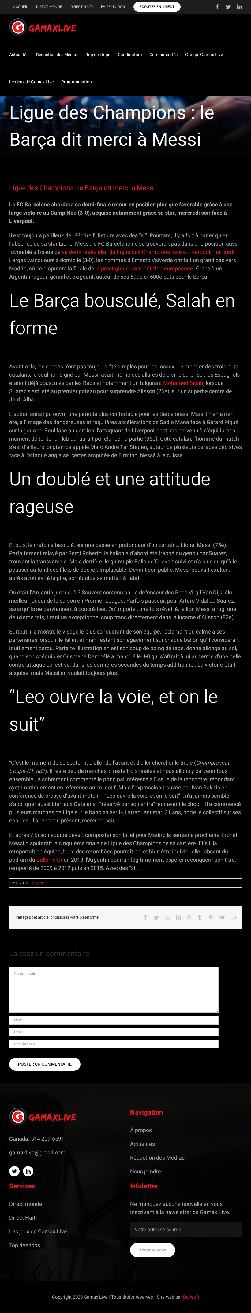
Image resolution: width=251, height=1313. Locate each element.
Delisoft (191, 1297)
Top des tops (24, 1245)
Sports (37, 883)
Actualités (142, 1144)
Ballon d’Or (49, 860)
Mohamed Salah (183, 383)
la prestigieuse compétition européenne (144, 269)
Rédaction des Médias (157, 1158)
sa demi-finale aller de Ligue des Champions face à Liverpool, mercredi (148, 252)
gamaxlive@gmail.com (37, 1153)
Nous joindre (145, 1172)
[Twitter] (14, 1171)
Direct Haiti (23, 1218)
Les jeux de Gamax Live (38, 1232)
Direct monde (25, 1204)
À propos (141, 1130)
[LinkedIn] (28, 1171)
